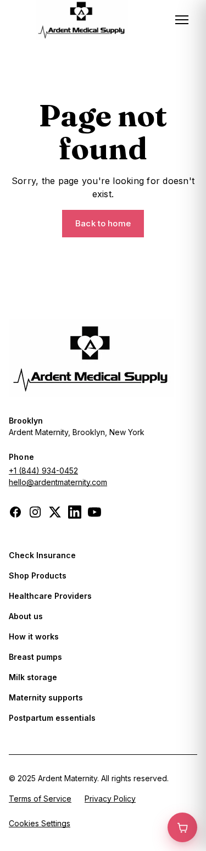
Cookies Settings (39, 823)
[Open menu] (182, 20)
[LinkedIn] (74, 512)
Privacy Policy (110, 798)
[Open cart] (182, 827)
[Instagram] (35, 512)
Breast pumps (35, 656)
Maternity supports (46, 697)
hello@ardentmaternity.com (58, 482)
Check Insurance (42, 555)
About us (26, 616)
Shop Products (37, 575)
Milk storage (33, 677)
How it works (34, 636)
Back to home (103, 223)
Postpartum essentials (52, 717)
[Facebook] (15, 512)
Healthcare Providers (50, 595)
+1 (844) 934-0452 (43, 470)
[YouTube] (94, 512)
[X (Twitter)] (55, 512)
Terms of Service (40, 798)
